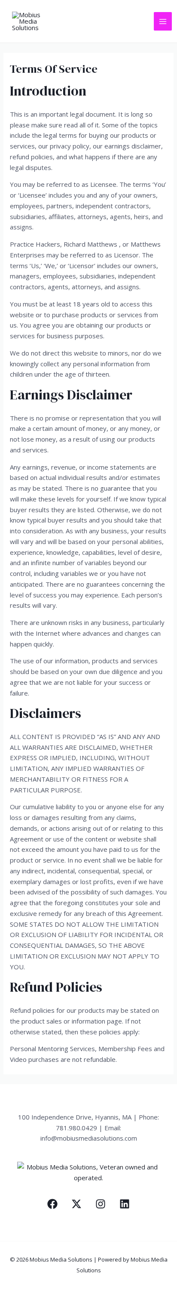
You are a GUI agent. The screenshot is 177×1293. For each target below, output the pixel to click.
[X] (76, 1204)
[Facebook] (52, 1204)
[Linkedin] (124, 1204)
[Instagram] (100, 1204)
